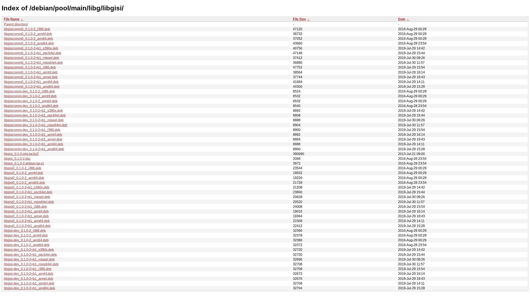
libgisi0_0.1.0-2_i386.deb (22, 168)
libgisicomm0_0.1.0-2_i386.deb (27, 29)
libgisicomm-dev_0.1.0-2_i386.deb (29, 91)
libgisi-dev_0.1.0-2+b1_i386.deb (27, 269)
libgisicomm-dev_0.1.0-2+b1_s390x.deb (33, 110)
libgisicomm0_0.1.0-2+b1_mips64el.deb (33, 62)
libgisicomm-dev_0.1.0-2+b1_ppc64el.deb (35, 115)
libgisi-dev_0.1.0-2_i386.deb (25, 230)
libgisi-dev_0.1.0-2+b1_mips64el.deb (31, 264)
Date (401, 19)
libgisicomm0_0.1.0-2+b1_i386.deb (30, 67)
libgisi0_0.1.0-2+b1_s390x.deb (26, 187)
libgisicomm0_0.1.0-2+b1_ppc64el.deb (32, 53)
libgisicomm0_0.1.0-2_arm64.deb (28, 38)
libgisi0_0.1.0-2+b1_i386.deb (25, 206)
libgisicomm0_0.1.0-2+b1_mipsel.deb (31, 58)
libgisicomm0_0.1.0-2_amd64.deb (29, 43)
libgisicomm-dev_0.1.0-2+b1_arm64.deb (33, 144)
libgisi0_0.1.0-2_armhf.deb (23, 173)
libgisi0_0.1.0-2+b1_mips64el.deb (29, 202)
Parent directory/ (16, 24)
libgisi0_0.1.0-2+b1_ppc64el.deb (28, 192)
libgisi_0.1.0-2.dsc (17, 158)
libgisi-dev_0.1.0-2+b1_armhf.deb (28, 273)
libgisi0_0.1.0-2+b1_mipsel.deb (27, 197)
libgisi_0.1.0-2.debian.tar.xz (24, 163)
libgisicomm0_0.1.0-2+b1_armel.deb (31, 77)
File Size (299, 19)
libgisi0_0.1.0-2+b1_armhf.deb (26, 211)
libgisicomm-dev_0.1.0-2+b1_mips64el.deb (35, 125)
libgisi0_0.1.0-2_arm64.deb (24, 178)
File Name (11, 19)
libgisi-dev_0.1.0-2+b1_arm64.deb (29, 283)
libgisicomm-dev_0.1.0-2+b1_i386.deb (32, 130)
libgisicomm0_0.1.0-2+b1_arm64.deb (31, 82)
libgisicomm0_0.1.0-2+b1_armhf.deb (31, 72)
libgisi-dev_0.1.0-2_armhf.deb (26, 235)
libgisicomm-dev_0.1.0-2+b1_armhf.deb (33, 134)
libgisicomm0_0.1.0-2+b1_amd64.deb (31, 86)
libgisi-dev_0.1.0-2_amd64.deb (26, 245)
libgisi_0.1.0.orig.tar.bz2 (21, 154)
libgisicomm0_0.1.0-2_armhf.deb (28, 34)
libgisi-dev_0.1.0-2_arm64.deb (26, 240)
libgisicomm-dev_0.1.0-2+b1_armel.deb (33, 139)
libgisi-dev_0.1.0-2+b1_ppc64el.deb (30, 254)
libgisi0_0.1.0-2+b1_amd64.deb (27, 226)
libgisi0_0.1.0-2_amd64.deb (24, 182)
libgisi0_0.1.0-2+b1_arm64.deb (27, 221)
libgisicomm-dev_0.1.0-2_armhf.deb (30, 96)
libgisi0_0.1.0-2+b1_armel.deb (26, 216)
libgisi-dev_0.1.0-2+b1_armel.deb (28, 278)
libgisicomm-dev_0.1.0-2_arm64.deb (31, 101)
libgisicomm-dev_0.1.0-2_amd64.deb (31, 106)
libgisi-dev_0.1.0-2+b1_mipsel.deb (29, 259)
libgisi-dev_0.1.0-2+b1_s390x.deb (29, 249)
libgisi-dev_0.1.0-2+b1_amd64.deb (29, 288)
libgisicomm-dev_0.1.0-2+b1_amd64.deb (34, 149)
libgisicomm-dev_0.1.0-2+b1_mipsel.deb (34, 120)
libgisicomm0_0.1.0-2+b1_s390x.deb (31, 48)
